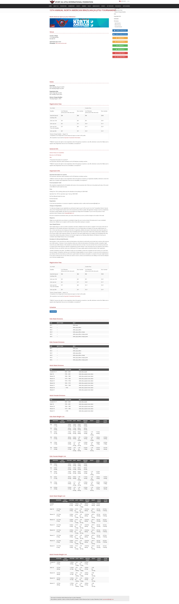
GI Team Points (121, 53)
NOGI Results (121, 49)
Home (50, 6)
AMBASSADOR (96, 6)
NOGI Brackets (121, 41)
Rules (89, 6)
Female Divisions (118, 26)
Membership (71, 6)
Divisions (116, 21)
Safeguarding (126, 6)
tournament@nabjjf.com (108, 599)
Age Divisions (118, 23)
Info (115, 14)
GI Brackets (121, 38)
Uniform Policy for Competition (57, 152)
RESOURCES (118, 6)
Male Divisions (118, 24)
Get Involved (110, 6)
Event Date (117, 8)
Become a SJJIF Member (55, 155)
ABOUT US (56, 6)
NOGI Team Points (120, 56)
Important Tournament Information (72, 137)
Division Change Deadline (120, 12)
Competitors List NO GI (121, 34)
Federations (63, 6)
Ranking (84, 6)
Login (128, 1)
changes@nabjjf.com (69, 213)
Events (78, 6)
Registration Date (118, 10)
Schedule (53, 311)
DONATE (103, 6)
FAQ (51, 157)
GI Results (121, 45)
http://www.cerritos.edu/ (61, 43)
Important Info (117, 16)
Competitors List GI (121, 30)
